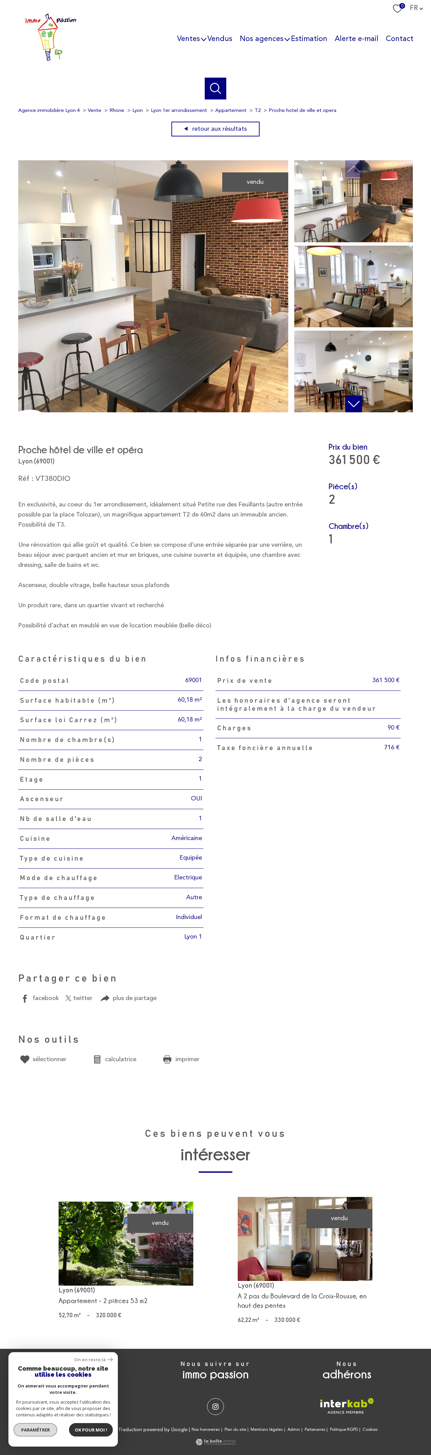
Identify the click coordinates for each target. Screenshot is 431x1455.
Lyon (137, 110)
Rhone (116, 110)
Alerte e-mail (356, 38)
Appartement (230, 110)
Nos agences (262, 38)
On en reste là (90, 1359)
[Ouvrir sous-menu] (203, 39)
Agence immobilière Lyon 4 (49, 110)
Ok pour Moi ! (91, 1430)
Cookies (370, 1430)
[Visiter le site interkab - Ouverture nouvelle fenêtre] (347, 1406)
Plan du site (235, 1430)
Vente (94, 110)
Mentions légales (267, 1430)
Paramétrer (35, 1430)
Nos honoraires (206, 1430)
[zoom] (153, 411)
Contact (399, 38)
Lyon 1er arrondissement (179, 110)
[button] (353, 404)
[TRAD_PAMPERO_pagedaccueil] (50, 60)
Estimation (309, 38)
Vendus (219, 38)
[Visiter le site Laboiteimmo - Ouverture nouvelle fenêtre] (215, 1444)
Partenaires (315, 1430)
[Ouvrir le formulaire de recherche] (216, 88)
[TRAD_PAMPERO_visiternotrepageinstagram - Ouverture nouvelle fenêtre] (215, 1406)
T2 (258, 110)
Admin (294, 1430)
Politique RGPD (344, 1430)
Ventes (188, 38)
